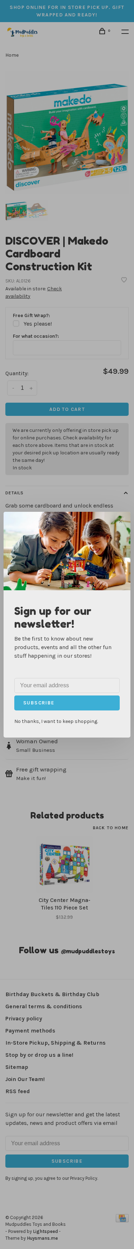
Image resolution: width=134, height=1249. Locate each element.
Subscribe (39, 703)
